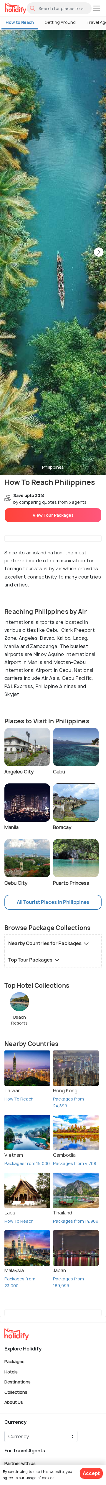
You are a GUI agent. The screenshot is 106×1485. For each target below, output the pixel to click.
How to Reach (20, 22)
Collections (15, 1392)
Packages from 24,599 (68, 1102)
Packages (14, 1361)
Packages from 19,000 (27, 1163)
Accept (91, 1473)
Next (99, 252)
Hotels (11, 1371)
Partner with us (20, 1463)
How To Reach (19, 1099)
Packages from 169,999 (68, 1282)
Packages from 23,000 (19, 1282)
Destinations (17, 1382)
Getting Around (60, 22)
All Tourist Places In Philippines (53, 902)
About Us (13, 1402)
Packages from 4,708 (74, 1163)
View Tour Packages (53, 515)
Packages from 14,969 (75, 1221)
